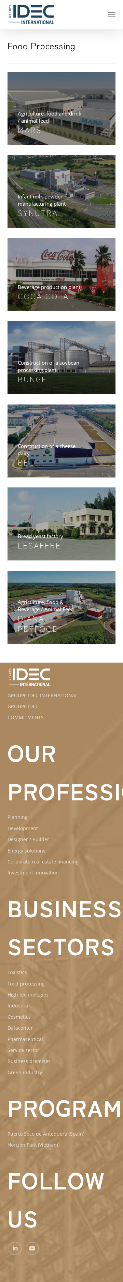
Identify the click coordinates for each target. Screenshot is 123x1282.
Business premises (29, 1061)
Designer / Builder (28, 839)
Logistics (17, 972)
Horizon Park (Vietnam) (33, 1144)
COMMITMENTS (26, 717)
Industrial (19, 1005)
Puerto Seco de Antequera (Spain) (46, 1133)
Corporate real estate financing (43, 861)
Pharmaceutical (25, 1039)
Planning (18, 817)
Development (23, 828)
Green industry (25, 1072)
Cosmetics (19, 1017)
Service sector (23, 1050)
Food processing (26, 983)
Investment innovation (33, 872)
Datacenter (20, 1028)
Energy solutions (26, 850)
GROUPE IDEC (23, 706)
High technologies (28, 994)
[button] (111, 14)
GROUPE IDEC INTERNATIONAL (43, 695)
